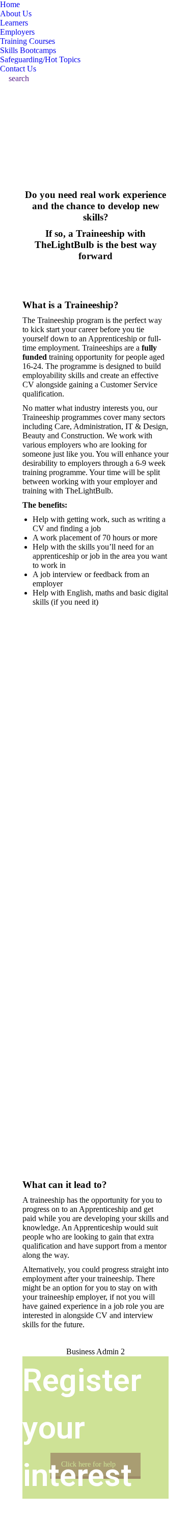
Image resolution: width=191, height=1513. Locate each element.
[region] (95, 897)
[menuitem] (10, 4)
